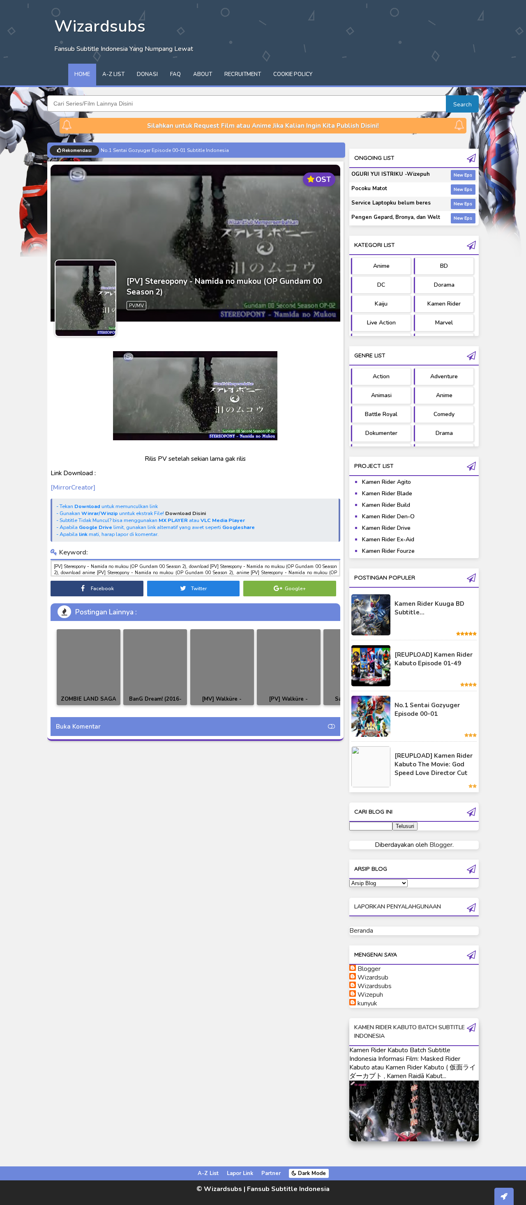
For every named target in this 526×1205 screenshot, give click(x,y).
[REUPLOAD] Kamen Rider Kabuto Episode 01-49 (433, 659)
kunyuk (367, 1003)
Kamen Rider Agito (386, 482)
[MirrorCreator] (73, 487)
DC (381, 285)
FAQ (175, 74)
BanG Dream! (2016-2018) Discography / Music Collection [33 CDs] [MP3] (155, 705)
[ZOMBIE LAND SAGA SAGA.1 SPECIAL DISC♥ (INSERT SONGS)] (88, 667)
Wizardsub (373, 977)
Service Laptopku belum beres (391, 203)
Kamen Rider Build (386, 505)
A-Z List (113, 74)
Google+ (295, 588)
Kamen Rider (444, 304)
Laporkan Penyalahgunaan (397, 907)
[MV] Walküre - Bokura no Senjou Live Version (222, 705)
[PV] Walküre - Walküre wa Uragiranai (288, 703)
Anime (381, 266)
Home (82, 74)
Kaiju (381, 304)
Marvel (444, 323)
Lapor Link (240, 1173)
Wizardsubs (375, 986)
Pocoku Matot (369, 188)
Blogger (440, 844)
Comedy (444, 414)
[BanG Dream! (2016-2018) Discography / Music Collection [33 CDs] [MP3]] (155, 667)
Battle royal (381, 414)
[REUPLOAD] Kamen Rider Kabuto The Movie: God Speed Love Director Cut (433, 764)
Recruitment (242, 74)
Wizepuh (370, 994)
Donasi (147, 74)
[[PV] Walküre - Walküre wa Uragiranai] (289, 667)
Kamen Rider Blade (387, 493)
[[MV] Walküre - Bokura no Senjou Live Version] (222, 667)
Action (381, 376)
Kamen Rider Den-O (388, 516)
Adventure (444, 376)
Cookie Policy (292, 74)
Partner (271, 1173)
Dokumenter (381, 433)
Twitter (198, 588)
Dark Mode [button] (311, 1173)
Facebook (102, 588)
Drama (444, 433)
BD (444, 266)
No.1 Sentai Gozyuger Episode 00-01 (427, 709)
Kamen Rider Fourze (388, 551)
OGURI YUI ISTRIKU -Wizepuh (390, 174)
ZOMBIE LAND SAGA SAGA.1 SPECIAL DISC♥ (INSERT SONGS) (88, 705)
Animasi (381, 395)
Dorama (444, 285)
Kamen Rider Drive (386, 528)
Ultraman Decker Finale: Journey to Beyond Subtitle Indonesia (171, 150)
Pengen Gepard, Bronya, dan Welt (395, 217)
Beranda (361, 930)
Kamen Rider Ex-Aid (388, 539)
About (202, 74)
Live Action (381, 323)
